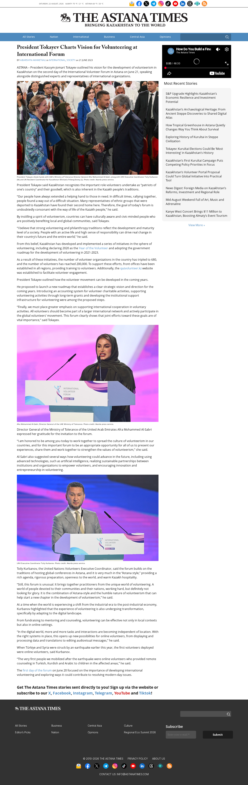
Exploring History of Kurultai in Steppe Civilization (192, 139)
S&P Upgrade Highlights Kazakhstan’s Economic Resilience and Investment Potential (191, 98)
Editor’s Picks (23, 732)
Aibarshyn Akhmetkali (33, 60)
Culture (128, 725)
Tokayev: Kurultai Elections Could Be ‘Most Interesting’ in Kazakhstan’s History (194, 151)
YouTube (122, 693)
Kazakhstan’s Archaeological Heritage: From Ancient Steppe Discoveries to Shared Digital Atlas (196, 113)
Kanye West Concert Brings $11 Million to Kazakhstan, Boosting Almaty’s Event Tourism (196, 213)
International (81, 36)
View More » (196, 225)
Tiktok (145, 693)
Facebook (62, 693)
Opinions (165, 36)
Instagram (83, 693)
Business (109, 36)
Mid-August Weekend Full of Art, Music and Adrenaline (195, 202)
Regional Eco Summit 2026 (140, 732)
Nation (54, 36)
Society (71, 60)
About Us (158, 758)
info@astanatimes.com (133, 774)
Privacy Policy (138, 758)
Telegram (103, 693)
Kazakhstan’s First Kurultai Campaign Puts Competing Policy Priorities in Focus (194, 163)
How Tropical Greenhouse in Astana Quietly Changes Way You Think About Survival (195, 127)
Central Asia (137, 36)
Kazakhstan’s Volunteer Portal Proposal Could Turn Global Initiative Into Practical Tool (194, 176)
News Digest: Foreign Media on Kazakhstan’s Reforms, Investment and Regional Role (196, 190)
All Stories (29, 36)
